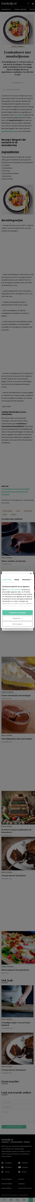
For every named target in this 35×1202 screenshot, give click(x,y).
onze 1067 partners (14, 589)
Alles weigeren (18, 624)
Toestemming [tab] (6, 579)
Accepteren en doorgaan (17, 612)
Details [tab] (16, 579)
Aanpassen (16, 618)
